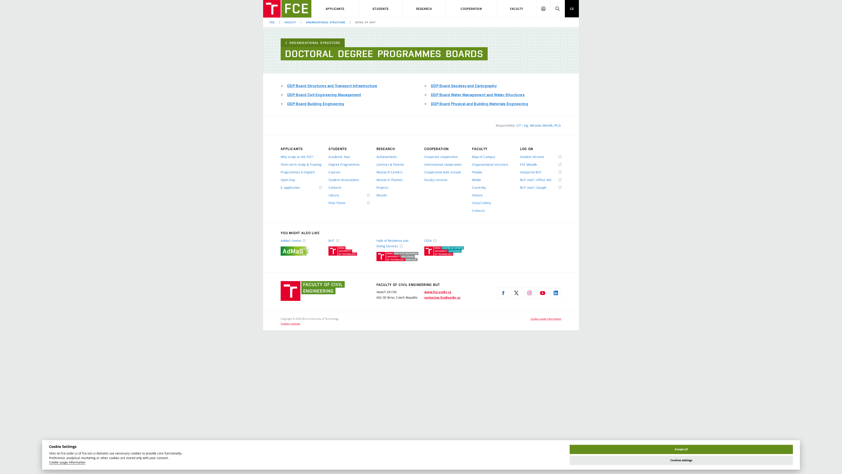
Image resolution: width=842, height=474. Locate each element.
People (477, 172)
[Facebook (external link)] (503, 292)
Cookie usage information (545, 318)
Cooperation (471, 9)
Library (340, 195)
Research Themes (389, 180)
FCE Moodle (535, 164)
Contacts (334, 187)
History (477, 195)
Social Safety (481, 203)
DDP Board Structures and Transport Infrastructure (332, 85)
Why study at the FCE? (297, 157)
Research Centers (389, 172)
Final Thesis (343, 203)
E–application (297, 187)
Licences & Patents (390, 164)
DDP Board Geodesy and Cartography (464, 85)
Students (381, 9)
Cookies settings (290, 323)
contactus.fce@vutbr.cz (442, 298)
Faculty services (436, 180)
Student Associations (343, 180)
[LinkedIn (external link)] (555, 292)
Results (381, 195)
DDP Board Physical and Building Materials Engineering (479, 103)
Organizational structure (325, 22)
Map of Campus (483, 157)
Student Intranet (538, 157)
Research (424, 9)
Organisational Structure (314, 43)
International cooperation (443, 164)
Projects (382, 187)
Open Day (288, 180)
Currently (479, 187)
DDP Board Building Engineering (315, 103)
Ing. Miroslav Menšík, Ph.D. (542, 125)
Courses (334, 172)
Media (476, 180)
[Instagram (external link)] (529, 292)
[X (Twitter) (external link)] (516, 292)
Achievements (386, 157)
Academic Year (339, 157)
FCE (272, 22)
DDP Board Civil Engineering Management (324, 94)
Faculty (516, 9)
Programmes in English (298, 172)
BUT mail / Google (539, 187)
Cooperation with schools (442, 172)
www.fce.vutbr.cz (437, 292)
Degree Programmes (344, 164)
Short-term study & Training (301, 164)
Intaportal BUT (537, 172)
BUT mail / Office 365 (540, 180)
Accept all (681, 449)
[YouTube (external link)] (542, 292)
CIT (519, 125)
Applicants (335, 9)
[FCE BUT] (287, 9)
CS (572, 9)
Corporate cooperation (441, 157)
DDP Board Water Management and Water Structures (477, 94)
